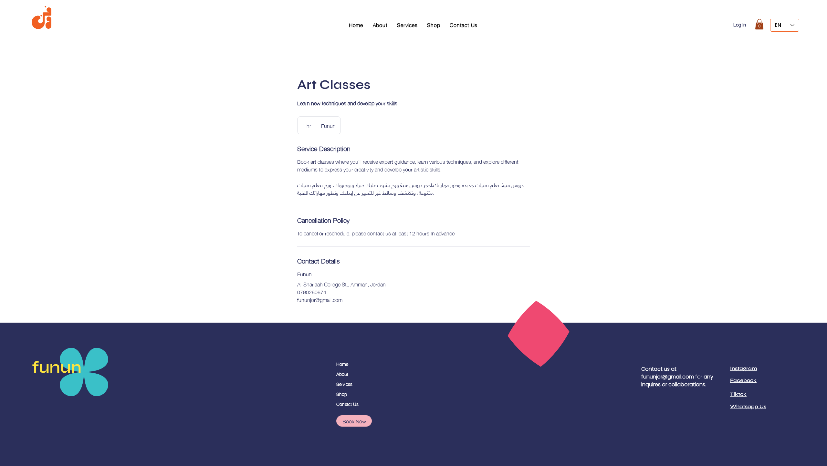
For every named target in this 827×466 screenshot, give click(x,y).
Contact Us (347, 403)
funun (56, 367)
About (342, 373)
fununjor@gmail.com (667, 376)
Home (342, 363)
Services (344, 383)
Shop (341, 393)
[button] (759, 24)
